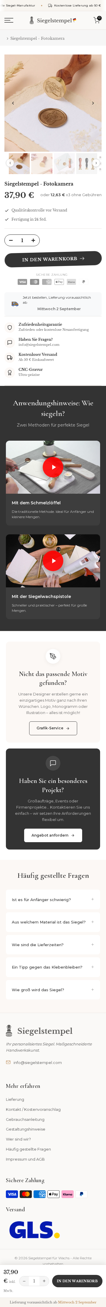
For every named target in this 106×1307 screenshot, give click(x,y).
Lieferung (15, 1099)
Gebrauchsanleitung (25, 1119)
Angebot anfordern (50, 835)
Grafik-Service (50, 728)
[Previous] (13, 103)
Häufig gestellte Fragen (28, 1149)
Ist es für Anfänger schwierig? (41, 899)
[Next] (92, 103)
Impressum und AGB (25, 1159)
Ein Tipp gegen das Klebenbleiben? (47, 967)
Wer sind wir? (18, 1139)
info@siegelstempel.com (38, 1062)
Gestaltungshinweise (25, 1129)
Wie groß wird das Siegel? (38, 989)
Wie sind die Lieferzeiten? (38, 944)
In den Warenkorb (77, 1281)
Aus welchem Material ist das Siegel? (49, 922)
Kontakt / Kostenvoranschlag (33, 1109)
